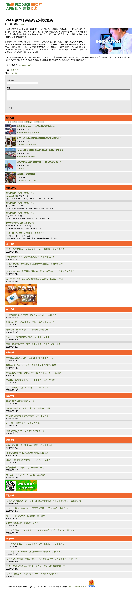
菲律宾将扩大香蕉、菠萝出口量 (20, 193)
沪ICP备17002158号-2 (77, 587)
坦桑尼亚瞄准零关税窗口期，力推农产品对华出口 (39, 162)
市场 (12, 70)
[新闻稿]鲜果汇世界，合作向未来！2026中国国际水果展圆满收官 (35, 249)
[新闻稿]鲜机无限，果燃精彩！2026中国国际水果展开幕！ (32, 574)
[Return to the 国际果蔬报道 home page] (25, 11)
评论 (9, 88)
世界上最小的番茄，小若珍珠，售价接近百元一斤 (28, 233)
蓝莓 (37, 133)
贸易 (22, 168)
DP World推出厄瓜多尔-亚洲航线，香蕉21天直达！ (40, 150)
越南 (22, 180)
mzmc (22, 24)
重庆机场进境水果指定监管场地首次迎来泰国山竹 (39, 138)
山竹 (34, 145)
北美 (12, 73)
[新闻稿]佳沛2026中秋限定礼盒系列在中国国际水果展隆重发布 (34, 264)
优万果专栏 (39, 122)
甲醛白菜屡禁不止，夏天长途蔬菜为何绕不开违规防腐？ (31, 257)
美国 (17, 73)
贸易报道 (10, 440)
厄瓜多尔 (27, 156)
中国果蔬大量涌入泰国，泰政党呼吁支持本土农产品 (29, 358)
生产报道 (10, 309)
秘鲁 (26, 133)
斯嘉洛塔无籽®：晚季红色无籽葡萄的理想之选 (27, 329)
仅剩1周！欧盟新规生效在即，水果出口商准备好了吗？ (31, 380)
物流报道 (10, 396)
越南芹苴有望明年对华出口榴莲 (20, 223)
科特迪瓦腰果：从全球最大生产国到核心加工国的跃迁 (30, 322)
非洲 (18, 168)
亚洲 (18, 145)
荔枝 (34, 180)
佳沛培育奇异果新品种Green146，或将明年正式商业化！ (32, 315)
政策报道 (10, 352)
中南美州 (20, 133)
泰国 (22, 145)
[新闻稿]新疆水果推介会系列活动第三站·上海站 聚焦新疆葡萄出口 (35, 279)
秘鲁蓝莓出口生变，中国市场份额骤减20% (36, 126)
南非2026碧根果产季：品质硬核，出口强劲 (25, 475)
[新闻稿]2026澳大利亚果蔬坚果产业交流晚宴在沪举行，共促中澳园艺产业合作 (41, 271)
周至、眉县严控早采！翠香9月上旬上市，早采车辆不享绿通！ (34, 344)
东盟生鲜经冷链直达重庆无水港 (20, 401)
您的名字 (10, 80)
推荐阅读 (28, 122)
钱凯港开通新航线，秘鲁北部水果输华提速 (25, 430)
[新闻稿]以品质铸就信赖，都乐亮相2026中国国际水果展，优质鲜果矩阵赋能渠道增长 (44, 501)
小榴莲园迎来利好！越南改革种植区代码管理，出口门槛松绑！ (34, 373)
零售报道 (10, 495)
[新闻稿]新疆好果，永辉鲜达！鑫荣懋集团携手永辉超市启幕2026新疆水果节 (40, 530)
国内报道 (10, 244)
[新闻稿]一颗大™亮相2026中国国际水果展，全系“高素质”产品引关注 (37, 508)
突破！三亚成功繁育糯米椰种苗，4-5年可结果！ (28, 337)
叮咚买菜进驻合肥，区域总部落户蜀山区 (24, 523)
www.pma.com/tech (26, 65)
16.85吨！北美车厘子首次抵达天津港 (23, 423)
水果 (33, 133)
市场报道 (10, 538)
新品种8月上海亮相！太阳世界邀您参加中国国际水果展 (31, 365)
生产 (17, 70)
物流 (26, 145)
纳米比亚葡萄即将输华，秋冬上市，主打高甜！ (27, 387)
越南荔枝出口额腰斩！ (27, 174)
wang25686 (11, 196)
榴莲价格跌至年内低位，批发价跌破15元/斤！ (26, 467)
